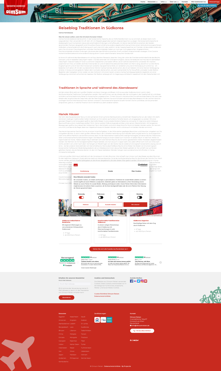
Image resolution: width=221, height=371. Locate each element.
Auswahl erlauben (110, 204)
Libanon (73, 330)
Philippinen (74, 358)
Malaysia (73, 334)
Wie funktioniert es (198, 2)
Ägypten (62, 317)
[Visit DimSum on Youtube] (134, 340)
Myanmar (73, 341)
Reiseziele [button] (152, 2)
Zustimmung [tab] (84, 171)
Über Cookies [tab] (136, 171)
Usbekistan (85, 351)
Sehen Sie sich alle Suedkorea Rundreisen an (110, 249)
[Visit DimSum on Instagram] (132, 340)
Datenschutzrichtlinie (102, 296)
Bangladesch (63, 327)
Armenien (62, 320)
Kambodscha (63, 361)
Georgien (62, 341)
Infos (163, 2)
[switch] (100, 197)
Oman (72, 351)
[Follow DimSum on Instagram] (142, 281)
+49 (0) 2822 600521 (208, 5)
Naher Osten (74, 344)
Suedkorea (85, 327)
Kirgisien (73, 320)
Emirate (61, 337)
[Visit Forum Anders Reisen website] (109, 319)
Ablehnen (86, 204)
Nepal (72, 348)
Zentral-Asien (86, 358)
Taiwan (83, 334)
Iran (60, 351)
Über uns (173, 2)
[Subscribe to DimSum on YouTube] (145, 281)
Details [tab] (110, 171)
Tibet (83, 341)
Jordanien (62, 358)
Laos (71, 327)
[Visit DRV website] (103, 319)
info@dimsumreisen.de (140, 325)
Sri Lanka (84, 323)
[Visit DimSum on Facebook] (132, 281)
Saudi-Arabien (84, 318)
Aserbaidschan (64, 323)
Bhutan (61, 330)
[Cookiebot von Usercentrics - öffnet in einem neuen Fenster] (139, 165)
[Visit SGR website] (97, 319)
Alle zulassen (135, 204)
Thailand (84, 337)
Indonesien (63, 348)
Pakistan (73, 355)
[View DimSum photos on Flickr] (135, 281)
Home (143, 2)
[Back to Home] (16, 8)
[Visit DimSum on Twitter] (138, 340)
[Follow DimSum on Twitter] (139, 281)
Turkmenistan (86, 348)
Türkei (83, 344)
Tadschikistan (86, 330)
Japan (61, 355)
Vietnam (84, 355)
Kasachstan (74, 317)
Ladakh (72, 323)
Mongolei (73, 337)
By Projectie (126, 366)
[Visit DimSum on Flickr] (136, 340)
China (61, 334)
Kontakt (185, 2)
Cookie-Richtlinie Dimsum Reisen (106, 294)
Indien (61, 344)
